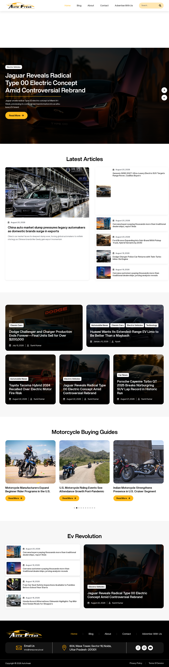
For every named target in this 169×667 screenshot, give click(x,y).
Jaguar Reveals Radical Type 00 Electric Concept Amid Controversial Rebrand (84, 389)
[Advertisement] (74, 29)
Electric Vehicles (13, 67)
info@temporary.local (33, 650)
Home (68, 5)
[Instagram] (144, 647)
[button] (164, 97)
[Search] (161, 6)
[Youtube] (150, 647)
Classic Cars (16, 325)
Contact (104, 5)
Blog (79, 5)
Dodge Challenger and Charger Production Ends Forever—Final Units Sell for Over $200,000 (40, 335)
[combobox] (148, 6)
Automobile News (99, 325)
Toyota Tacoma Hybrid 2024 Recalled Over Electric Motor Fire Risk (30, 389)
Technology (151, 325)
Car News (123, 375)
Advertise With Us (124, 5)
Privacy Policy (136, 663)
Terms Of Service (156, 663)
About (91, 5)
